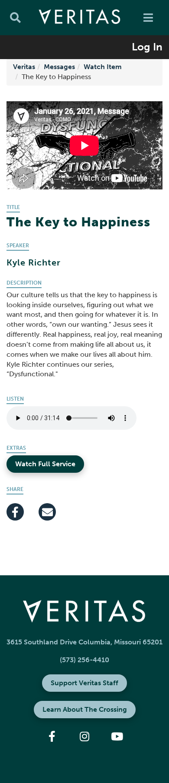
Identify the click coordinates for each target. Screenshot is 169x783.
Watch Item (103, 67)
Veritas (24, 67)
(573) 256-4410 (84, 660)
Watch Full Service (45, 464)
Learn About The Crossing (84, 709)
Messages (59, 67)
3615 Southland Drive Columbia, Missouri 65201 (84, 642)
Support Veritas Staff (84, 683)
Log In (147, 46)
